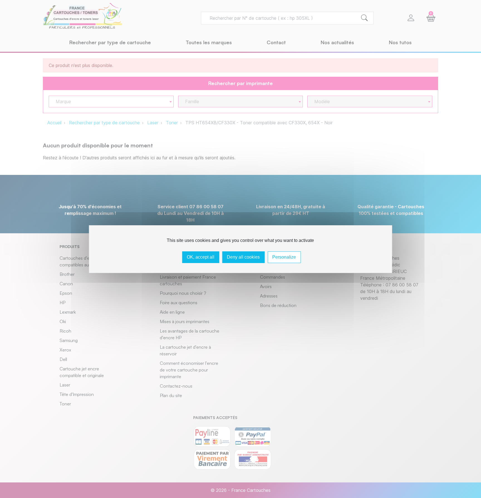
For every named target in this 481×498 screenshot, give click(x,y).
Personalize (284, 257)
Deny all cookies (243, 257)
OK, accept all (200, 257)
